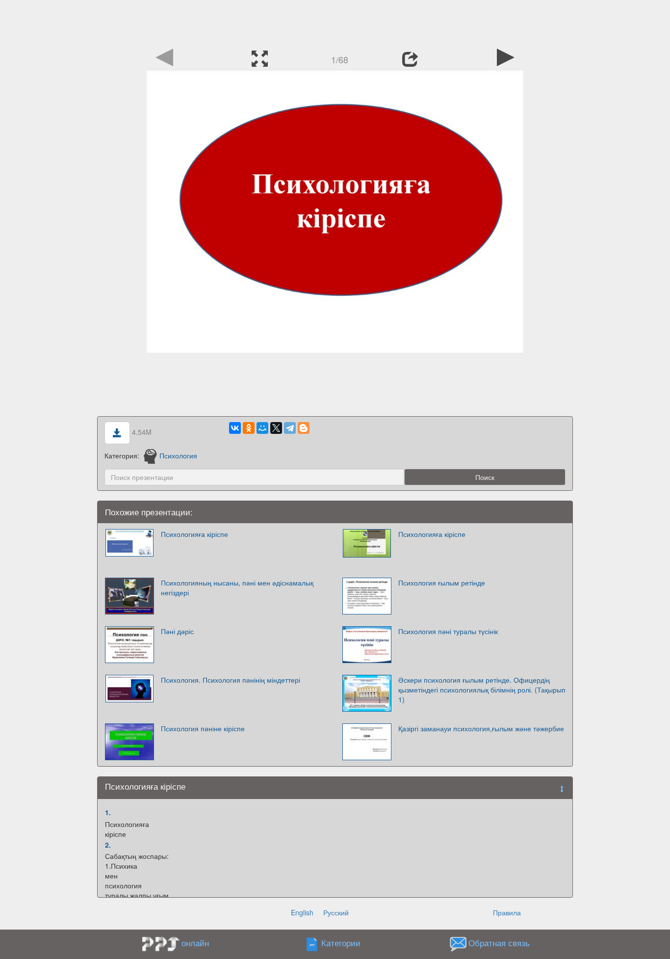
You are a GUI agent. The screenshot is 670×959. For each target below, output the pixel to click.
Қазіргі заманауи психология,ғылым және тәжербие (481, 728)
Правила (507, 912)
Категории (341, 943)
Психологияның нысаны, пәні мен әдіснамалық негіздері (237, 587)
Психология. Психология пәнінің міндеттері (230, 680)
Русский (336, 912)
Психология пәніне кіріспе (203, 728)
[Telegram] (290, 428)
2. (108, 845)
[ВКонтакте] (235, 428)
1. (108, 812)
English (302, 912)
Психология (178, 455)
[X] (276, 428)
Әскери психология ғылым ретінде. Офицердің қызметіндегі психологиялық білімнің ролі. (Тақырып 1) (482, 689)
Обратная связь (499, 943)
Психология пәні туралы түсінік (448, 631)
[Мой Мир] (262, 428)
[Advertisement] (335, 22)
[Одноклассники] (249, 428)
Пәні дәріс (177, 631)
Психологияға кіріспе (194, 534)
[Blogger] (303, 428)
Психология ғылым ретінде (441, 582)
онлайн (195, 943)
